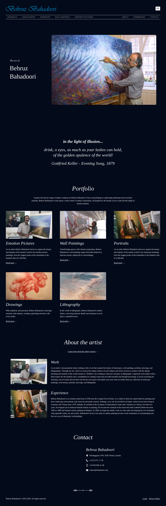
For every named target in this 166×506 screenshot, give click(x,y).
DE (158, 8)
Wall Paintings (62, 17)
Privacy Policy (154, 499)
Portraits (45, 17)
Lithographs (28, 17)
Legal (145, 499)
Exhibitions (139, 17)
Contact (154, 17)
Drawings (12, 17)
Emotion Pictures (84, 17)
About (125, 17)
